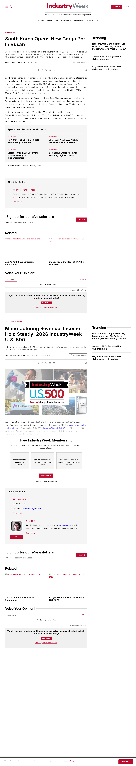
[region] (46, 285)
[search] (10, 6)
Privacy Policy (69, 761)
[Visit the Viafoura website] (81, 290)
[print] (86, 70)
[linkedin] (42, 70)
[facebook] (39, 70)
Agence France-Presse (15, 62)
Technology (52, 21)
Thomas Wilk (10, 355)
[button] (6, 6)
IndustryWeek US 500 (13, 322)
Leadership (79, 21)
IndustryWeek (65, 525)
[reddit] (50, 70)
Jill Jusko (21, 355)
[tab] (11, 279)
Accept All (125, 761)
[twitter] (46, 70)
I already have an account (46, 307)
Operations (66, 21)
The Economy (10, 32)
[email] (54, 70)
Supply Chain (92, 21)
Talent (41, 21)
